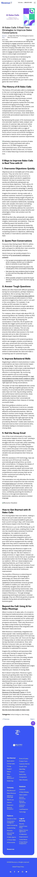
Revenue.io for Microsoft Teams (13, 692)
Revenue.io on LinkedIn (10, 872)
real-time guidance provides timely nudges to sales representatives (18, 378)
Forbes (13, 46)
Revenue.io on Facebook (14, 872)
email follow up (10, 484)
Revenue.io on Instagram (22, 872)
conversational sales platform (24, 296)
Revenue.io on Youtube (26, 872)
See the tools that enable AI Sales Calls (15, 710)
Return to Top (33, 723)
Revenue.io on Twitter (18, 872)
